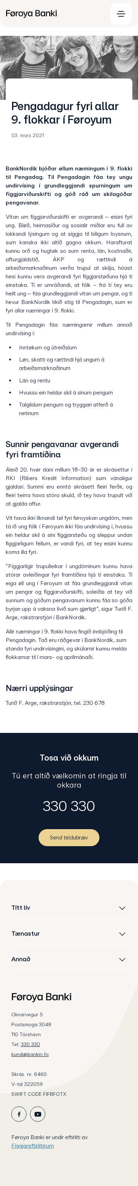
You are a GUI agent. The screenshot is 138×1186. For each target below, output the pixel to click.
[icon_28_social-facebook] (19, 1114)
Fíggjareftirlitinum (32, 1145)
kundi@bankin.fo (30, 1054)
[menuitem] (53, 14)
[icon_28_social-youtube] (37, 1114)
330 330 (69, 806)
